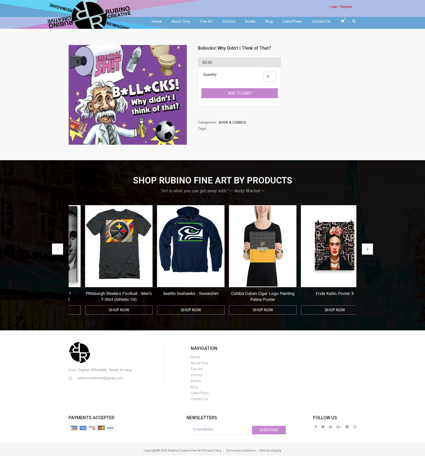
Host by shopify (270, 450)
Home (157, 21)
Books (250, 21)
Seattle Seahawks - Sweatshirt (104, 293)
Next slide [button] (367, 249)
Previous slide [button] (57, 249)
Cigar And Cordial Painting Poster (320, 293)
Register (347, 7)
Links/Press (292, 21)
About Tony (180, 21)
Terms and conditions (241, 450)
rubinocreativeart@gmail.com (99, 378)
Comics (228, 21)
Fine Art (206, 21)
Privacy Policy (212, 450)
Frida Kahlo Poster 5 (249, 293)
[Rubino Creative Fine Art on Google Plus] (338, 427)
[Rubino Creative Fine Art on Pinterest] (347, 427)
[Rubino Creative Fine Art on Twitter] (323, 427)
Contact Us (321, 21)
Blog (269, 21)
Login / (335, 7)
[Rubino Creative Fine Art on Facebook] (316, 427)
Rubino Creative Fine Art (185, 450)
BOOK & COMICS (232, 122)
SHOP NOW (105, 310)
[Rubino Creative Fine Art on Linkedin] (330, 427)
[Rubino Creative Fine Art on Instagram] (354, 427)
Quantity (209, 74)
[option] (105, 260)
